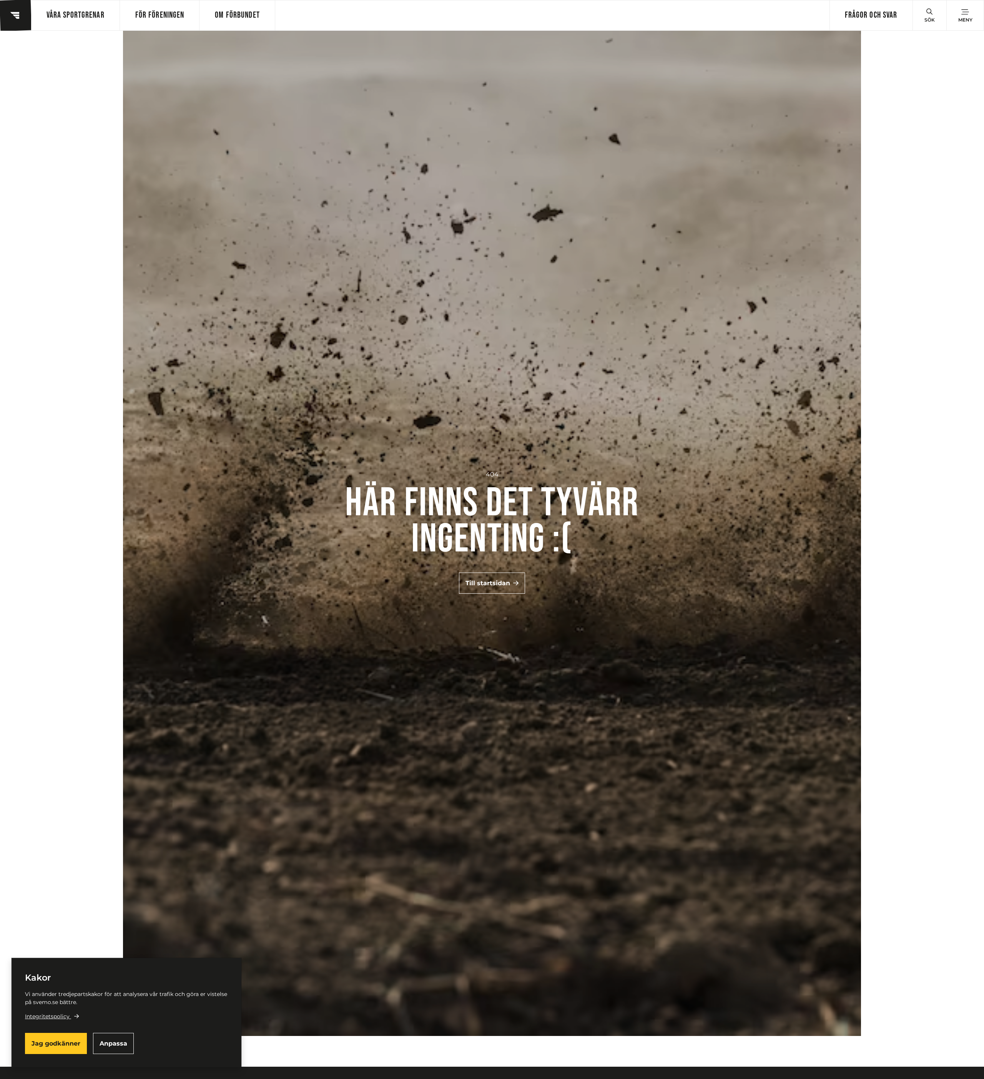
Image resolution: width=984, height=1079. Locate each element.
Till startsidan (487, 583)
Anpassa (113, 1043)
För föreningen (159, 15)
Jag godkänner (56, 1043)
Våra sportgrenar (76, 15)
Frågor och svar (871, 15)
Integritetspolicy (47, 1016)
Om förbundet (237, 15)
